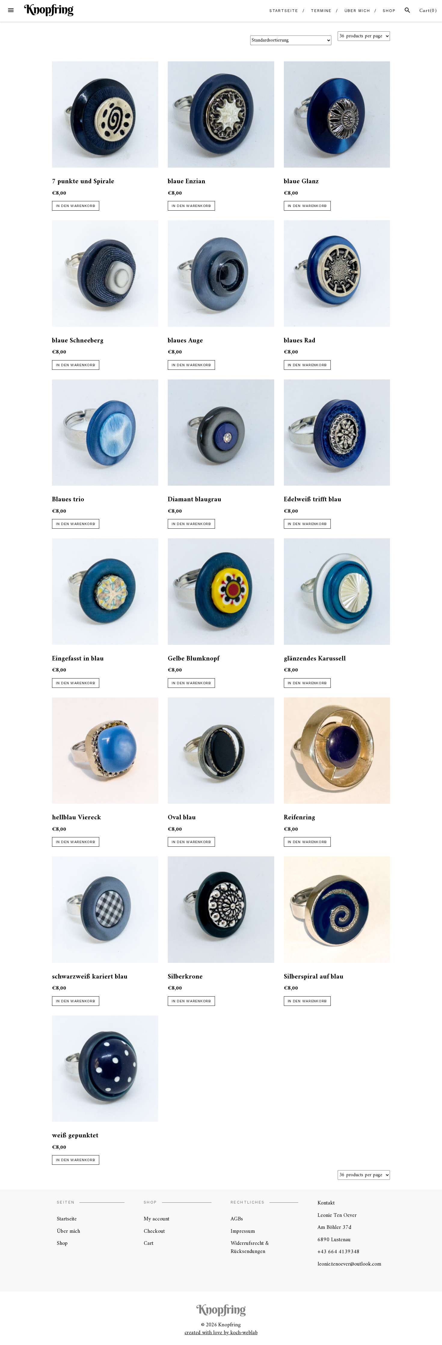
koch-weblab (244, 1332)
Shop (389, 10)
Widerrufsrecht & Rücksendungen (250, 1247)
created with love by (207, 1332)
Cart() (428, 11)
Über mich (357, 10)
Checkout (154, 1231)
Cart (148, 1243)
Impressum (243, 1231)
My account (156, 1219)
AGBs (237, 1219)
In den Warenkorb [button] (75, 206)
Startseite (283, 10)
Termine (321, 10)
